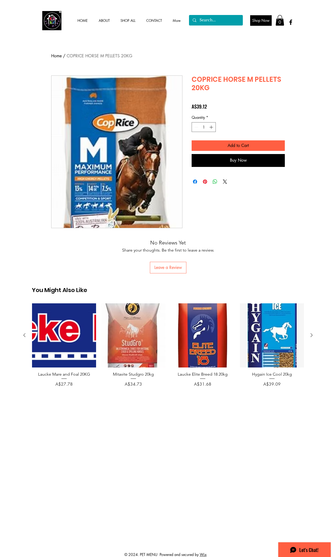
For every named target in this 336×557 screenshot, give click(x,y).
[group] (168, 348)
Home (56, 56)
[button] (279, 20)
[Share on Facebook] (195, 181)
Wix (203, 554)
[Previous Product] (24, 335)
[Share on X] (225, 181)
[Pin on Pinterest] (205, 181)
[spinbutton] (203, 127)
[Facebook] (290, 22)
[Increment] (211, 127)
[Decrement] (195, 127)
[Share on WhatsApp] (215, 181)
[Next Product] (311, 335)
